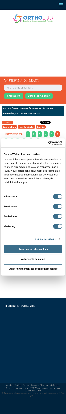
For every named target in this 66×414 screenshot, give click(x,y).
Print (8, 122)
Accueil (7, 108)
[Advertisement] (30, 47)
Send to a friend (9, 127)
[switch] (57, 206)
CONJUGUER (13, 96)
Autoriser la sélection (33, 259)
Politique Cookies (30, 385)
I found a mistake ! (26, 127)
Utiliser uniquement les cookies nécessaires (33, 268)
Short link (41, 127)
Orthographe (20, 108)
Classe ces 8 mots (30, 113)
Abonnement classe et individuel (44, 386)
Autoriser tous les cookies (33, 249)
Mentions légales (13, 385)
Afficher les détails (45, 239)
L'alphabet (36, 108)
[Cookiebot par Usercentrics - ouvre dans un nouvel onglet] (48, 143)
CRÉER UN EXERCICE (39, 96)
